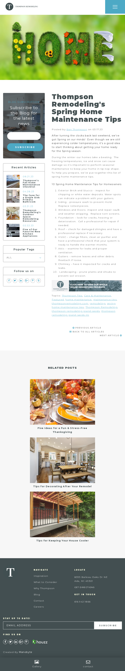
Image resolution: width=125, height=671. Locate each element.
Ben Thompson (76, 129)
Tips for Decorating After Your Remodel (62, 486)
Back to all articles (88, 331)
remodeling (97, 303)
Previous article (88, 328)
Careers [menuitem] (39, 606)
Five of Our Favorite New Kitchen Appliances (31, 232)
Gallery (36, 666)
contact (88, 666)
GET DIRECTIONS (84, 587)
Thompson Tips (72, 295)
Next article (110, 335)
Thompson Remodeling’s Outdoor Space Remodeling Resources (32, 215)
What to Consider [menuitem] (45, 582)
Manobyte (25, 652)
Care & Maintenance (97, 295)
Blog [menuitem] (37, 594)
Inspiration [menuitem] (41, 575)
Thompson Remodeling (102, 307)
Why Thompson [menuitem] (44, 588)
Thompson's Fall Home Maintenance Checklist (31, 183)
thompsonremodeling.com (70, 303)
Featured (58, 299)
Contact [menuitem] (39, 600)
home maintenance (78, 299)
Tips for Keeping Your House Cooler (62, 540)
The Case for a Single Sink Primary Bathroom (31, 198)
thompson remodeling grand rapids (76, 311)
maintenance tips (105, 299)
